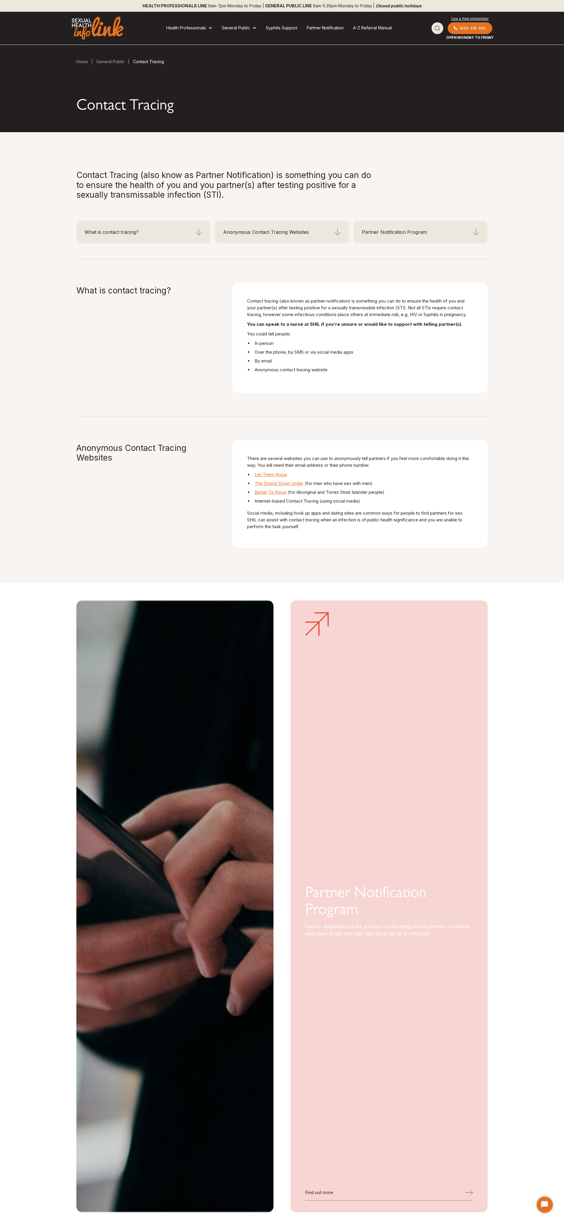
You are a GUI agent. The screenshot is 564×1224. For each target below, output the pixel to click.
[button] (189, 28)
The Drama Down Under (279, 483)
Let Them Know (271, 474)
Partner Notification (325, 27)
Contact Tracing (148, 61)
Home (82, 61)
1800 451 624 (470, 28)
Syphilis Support (281, 27)
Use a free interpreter (470, 18)
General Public (110, 61)
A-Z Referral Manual (372, 27)
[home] (96, 28)
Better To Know (271, 492)
